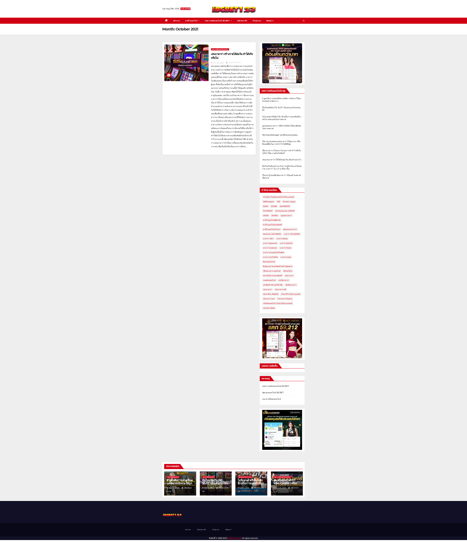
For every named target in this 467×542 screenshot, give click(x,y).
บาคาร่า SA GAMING (292, 234)
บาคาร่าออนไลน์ (286, 243)
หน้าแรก (176, 21)
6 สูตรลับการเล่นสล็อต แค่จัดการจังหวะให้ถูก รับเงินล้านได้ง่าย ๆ (180, 483)
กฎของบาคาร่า (286, 215)
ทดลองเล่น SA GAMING (272, 234)
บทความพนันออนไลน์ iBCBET (217, 21)
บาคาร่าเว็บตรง (285, 248)
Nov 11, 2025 (174, 488)
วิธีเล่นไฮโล (287, 271)
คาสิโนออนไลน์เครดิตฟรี (272, 225)
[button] (304, 21)
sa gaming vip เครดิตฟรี (284, 211)
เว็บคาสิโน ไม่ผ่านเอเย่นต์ (290, 294)
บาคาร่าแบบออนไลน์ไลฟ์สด (273, 252)
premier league (289, 202)
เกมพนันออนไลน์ (269, 280)
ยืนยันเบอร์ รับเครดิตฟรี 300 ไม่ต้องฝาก (277, 266)
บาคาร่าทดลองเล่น (270, 243)
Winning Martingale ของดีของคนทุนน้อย (280, 135)
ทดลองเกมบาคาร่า (290, 229)
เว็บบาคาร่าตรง (269, 299)
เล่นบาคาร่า (267, 289)
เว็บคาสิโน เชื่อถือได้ (270, 294)
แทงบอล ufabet (269, 308)
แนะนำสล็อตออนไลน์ (271, 399)
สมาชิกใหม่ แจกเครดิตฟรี (272, 276)
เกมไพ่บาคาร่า (283, 280)
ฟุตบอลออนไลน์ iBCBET (273, 393)
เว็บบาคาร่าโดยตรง (285, 299)
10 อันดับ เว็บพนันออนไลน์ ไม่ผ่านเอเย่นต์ (278, 197)
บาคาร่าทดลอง (282, 239)
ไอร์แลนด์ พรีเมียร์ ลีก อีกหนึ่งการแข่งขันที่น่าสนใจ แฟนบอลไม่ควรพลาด (251, 484)
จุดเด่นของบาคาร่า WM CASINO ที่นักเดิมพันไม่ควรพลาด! (285, 483)
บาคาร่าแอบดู (286, 257)
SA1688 (274, 206)
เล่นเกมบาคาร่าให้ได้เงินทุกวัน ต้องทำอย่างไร (281, 160)
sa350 (265, 206)
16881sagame (268, 202)
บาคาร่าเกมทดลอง (270, 248)
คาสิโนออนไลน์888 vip (272, 220)
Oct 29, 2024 (280, 488)
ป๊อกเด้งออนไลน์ (269, 262)
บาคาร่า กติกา (268, 239)
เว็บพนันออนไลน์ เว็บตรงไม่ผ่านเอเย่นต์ (277, 303)
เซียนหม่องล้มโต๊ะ (234, 62)
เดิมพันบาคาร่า (290, 285)
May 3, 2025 (209, 488)
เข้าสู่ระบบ (257, 21)
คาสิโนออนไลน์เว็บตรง (271, 229)
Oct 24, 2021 (218, 62)
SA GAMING (268, 211)
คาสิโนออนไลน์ (191, 21)
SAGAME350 (285, 206)
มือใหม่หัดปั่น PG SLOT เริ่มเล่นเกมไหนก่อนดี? (215, 483)
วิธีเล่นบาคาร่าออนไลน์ (271, 271)
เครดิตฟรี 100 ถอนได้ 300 (273, 285)
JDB (278, 202)
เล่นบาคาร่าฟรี (280, 289)
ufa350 (266, 215)
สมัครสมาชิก (242, 21)
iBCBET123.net (234, 538)
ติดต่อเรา (270, 21)
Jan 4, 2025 (244, 488)
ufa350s (274, 215)
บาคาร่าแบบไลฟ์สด (270, 257)
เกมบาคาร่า (289, 276)
